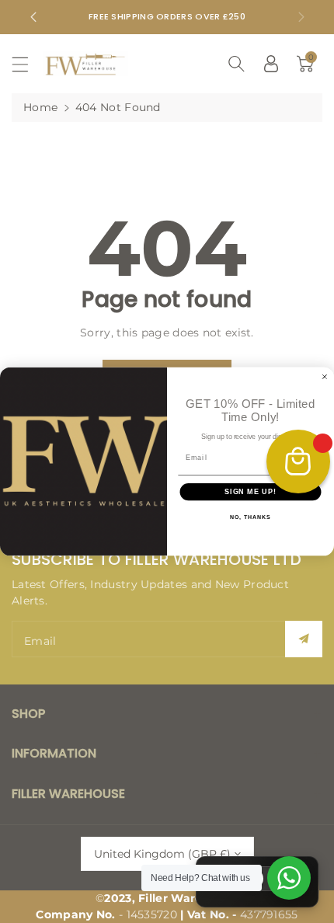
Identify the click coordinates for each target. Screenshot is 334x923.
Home (40, 107)
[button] (27, 64)
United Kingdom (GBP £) (162, 854)
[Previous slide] (33, 17)
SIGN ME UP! (250, 491)
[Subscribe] (303, 639)
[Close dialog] (324, 376)
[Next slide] (301, 17)
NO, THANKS (250, 518)
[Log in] (271, 64)
